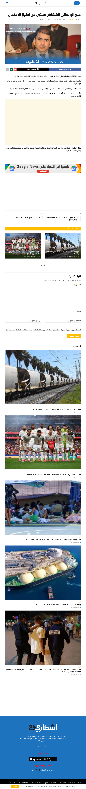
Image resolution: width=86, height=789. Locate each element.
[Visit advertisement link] (43, 168)
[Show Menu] (7, 3)
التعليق (77, 285)
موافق (15, 786)
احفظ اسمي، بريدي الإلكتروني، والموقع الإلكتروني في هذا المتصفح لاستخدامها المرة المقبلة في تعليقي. (44, 330)
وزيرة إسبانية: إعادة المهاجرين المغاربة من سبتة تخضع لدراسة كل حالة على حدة (53, 539)
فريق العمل (24, 782)
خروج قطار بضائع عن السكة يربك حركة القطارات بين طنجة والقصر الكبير (62, 252)
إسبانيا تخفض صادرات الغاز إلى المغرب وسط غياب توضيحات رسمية (58, 604)
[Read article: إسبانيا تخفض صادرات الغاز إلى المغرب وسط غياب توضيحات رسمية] (43, 573)
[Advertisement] (43, 122)
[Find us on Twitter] (45, 746)
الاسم (78, 311)
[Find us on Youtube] (38, 746)
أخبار (47, 235)
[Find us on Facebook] (48, 746)
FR (77, 3)
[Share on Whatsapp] (11, 69)
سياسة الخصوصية (75, 782)
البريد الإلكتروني (35, 320)
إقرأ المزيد (43, 265)
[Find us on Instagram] (41, 746)
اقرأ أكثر (22, 786)
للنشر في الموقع (36, 782)
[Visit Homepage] (41, 3)
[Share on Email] (15, 69)
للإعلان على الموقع (50, 782)
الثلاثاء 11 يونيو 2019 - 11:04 (53, 19)
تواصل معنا (63, 782)
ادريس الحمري (70, 19)
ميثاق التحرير (13, 782)
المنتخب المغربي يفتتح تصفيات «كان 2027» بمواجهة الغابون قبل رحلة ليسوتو (24, 252)
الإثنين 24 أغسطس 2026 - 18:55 (70, 256)
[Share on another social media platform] (7, 69)
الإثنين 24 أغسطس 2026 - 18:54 (31, 256)
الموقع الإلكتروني (74, 320)
